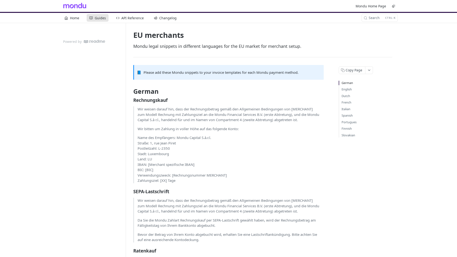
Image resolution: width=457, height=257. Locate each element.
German (347, 83)
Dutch (346, 96)
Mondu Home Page (371, 6)
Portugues (349, 122)
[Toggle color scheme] (393, 6)
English (347, 89)
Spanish (347, 115)
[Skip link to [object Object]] (130, 99)
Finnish (347, 128)
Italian (346, 109)
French (346, 102)
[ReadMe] (94, 41)
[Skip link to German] (130, 91)
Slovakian (348, 135)
